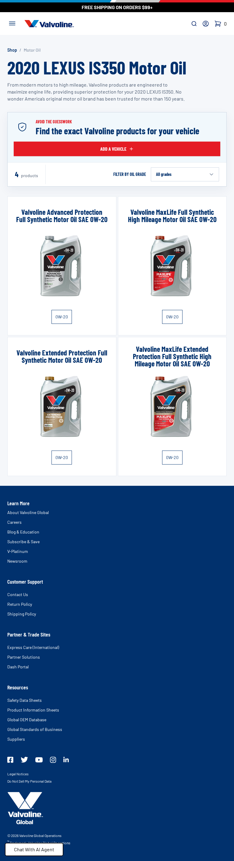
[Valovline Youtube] (39, 760)
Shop (12, 50)
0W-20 (61, 316)
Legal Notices (18, 774)
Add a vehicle (113, 149)
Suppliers (16, 739)
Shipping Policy (21, 613)
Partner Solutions (23, 657)
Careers (14, 522)
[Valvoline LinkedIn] (66, 759)
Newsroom (17, 561)
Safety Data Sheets (24, 700)
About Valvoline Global (28, 512)
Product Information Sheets (33, 709)
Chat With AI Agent (34, 849)
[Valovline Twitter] (24, 760)
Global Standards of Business (34, 729)
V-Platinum (17, 551)
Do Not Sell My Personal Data (29, 781)
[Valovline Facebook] (10, 760)
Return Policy (19, 604)
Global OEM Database (26, 719)
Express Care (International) (33, 647)
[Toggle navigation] (12, 23)
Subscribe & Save (23, 541)
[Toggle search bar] (194, 24)
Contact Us (17, 594)
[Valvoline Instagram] (53, 760)
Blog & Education (23, 531)
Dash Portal (18, 666)
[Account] (205, 23)
